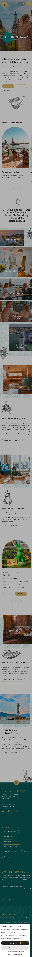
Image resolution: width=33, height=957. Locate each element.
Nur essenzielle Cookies (15, 948)
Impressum (21, 954)
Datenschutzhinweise (12, 954)
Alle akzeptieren (14, 943)
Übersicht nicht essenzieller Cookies (15, 951)
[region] (15, 934)
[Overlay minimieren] (28, 926)
